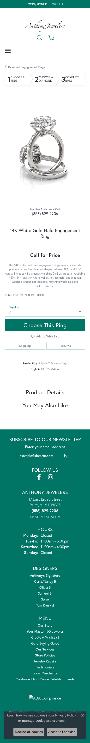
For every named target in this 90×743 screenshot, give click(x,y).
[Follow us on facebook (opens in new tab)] (39, 477)
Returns (65, 345)
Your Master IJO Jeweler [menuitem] (45, 631)
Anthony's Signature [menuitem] (45, 575)
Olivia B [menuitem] (45, 587)
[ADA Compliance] (45, 698)
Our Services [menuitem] (45, 649)
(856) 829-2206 (45, 213)
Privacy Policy (65, 715)
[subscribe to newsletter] (66, 455)
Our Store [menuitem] (45, 625)
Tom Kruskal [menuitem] (45, 605)
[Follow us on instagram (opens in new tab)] (50, 477)
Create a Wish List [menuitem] (45, 637)
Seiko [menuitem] (45, 599)
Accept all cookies (61, 732)
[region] (45, 150)
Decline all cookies (29, 732)
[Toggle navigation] (7, 51)
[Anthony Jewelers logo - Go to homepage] (45, 26)
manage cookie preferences (43, 720)
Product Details (45, 392)
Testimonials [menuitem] (45, 667)
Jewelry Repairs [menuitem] (45, 661)
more (48, 286)
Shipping (25, 345)
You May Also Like (45, 405)
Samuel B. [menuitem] (45, 593)
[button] (36, 4)
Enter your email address (45, 447)
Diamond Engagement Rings (26, 67)
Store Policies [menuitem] (45, 655)
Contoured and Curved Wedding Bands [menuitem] (45, 679)
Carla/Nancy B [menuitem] (45, 581)
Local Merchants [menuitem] (45, 673)
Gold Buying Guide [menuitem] (45, 643)
